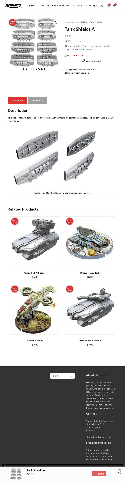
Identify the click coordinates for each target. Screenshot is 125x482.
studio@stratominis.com (98, 437)
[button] (55, 22)
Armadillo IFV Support (35, 272)
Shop (39, 5)
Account (87, 5)
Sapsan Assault (35, 340)
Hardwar (75, 22)
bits (78, 72)
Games (75, 5)
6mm (72, 72)
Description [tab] (17, 100)
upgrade (85, 72)
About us (63, 5)
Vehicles (84, 22)
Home (31, 5)
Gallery (50, 5)
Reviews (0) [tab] (38, 100)
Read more (99, 474)
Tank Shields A (36, 470)
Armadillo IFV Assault (90, 340)
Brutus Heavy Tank (90, 272)
